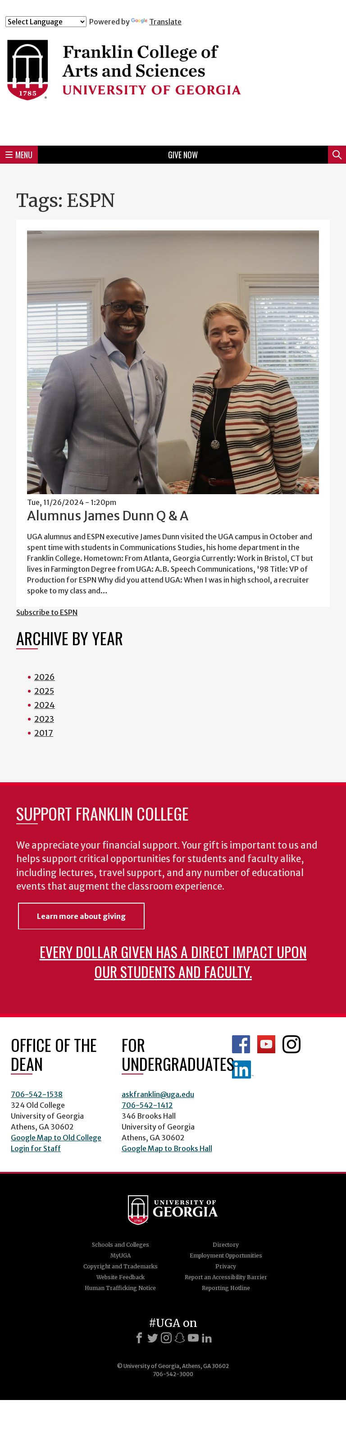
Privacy (225, 1266)
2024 (44, 705)
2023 (44, 719)
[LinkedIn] (206, 1337)
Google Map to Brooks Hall (167, 1148)
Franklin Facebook (241, 1044)
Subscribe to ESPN (46, 612)
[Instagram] (166, 1337)
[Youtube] (193, 1337)
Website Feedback (120, 1277)
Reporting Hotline (226, 1288)
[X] (152, 1337)
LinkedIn (243, 1069)
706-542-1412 (147, 1105)
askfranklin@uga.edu (158, 1094)
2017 (43, 733)
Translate (165, 21)
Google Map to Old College (56, 1137)
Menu (23, 155)
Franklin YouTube (266, 1044)
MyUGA (120, 1255)
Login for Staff (36, 1148)
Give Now (183, 155)
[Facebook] (139, 1337)
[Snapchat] (179, 1337)
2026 (44, 677)
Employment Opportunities (226, 1255)
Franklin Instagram (291, 1044)
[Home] (173, 82)
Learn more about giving (81, 916)
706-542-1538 (37, 1094)
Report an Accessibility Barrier (226, 1277)
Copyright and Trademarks (120, 1266)
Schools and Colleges (120, 1244)
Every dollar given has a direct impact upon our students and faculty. (173, 961)
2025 (44, 691)
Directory (226, 1244)
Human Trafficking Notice (120, 1288)
